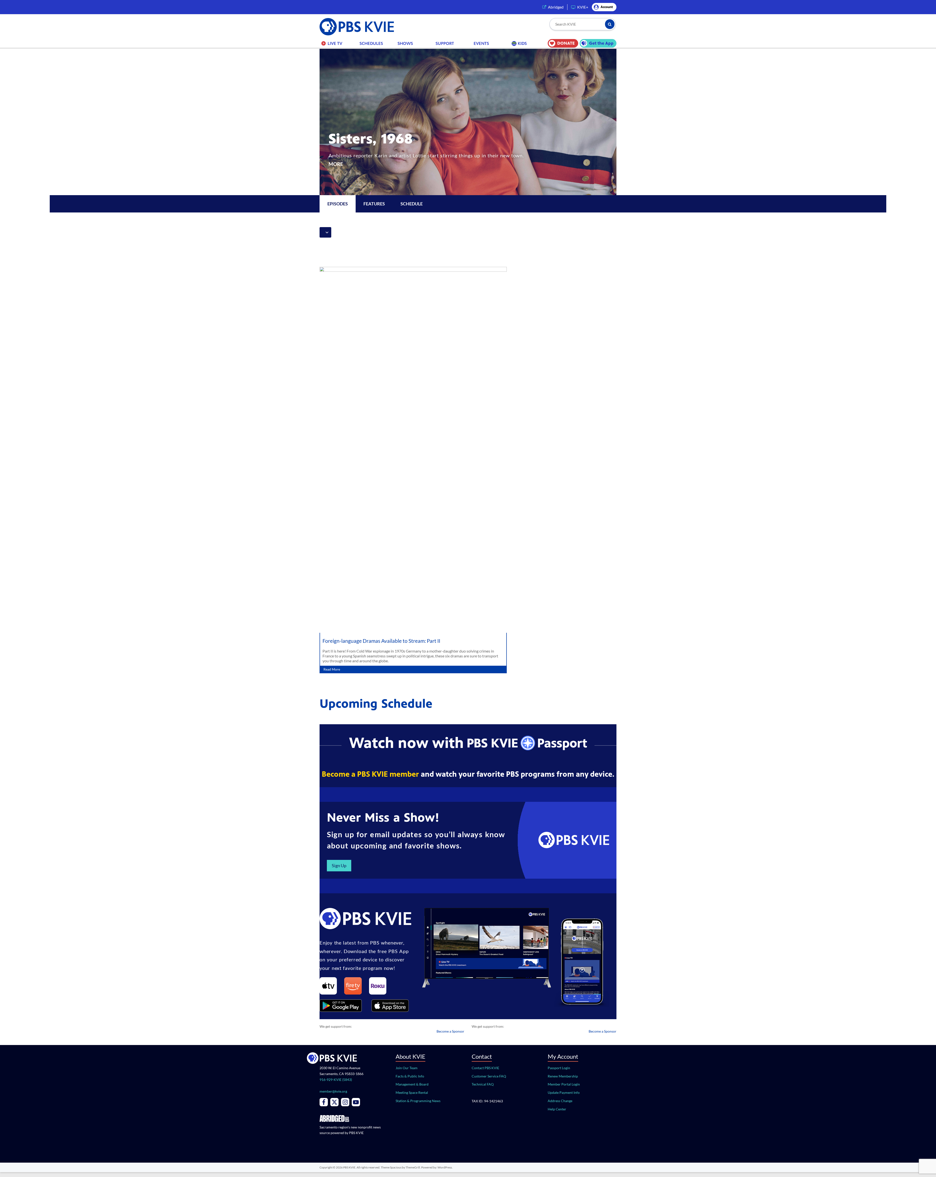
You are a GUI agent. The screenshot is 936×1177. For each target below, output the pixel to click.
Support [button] (445, 43)
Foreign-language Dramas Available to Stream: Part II (381, 641)
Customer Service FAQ (489, 1076)
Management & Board (412, 1084)
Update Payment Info (564, 1092)
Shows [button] (405, 43)
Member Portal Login (564, 1084)
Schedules (371, 43)
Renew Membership (563, 1076)
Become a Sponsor (450, 1031)
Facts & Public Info (410, 1076)
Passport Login (559, 1068)
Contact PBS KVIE (485, 1068)
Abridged (556, 7)
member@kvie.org (333, 1091)
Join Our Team (407, 1068)
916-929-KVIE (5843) (336, 1079)
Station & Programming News (418, 1101)
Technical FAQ (483, 1084)
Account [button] (607, 7)
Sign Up (339, 865)
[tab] (374, 203)
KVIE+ (582, 7)
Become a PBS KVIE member (370, 774)
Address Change (560, 1101)
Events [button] (481, 43)
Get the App (601, 43)
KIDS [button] (522, 43)
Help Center (557, 1109)
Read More (331, 669)
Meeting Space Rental (412, 1092)
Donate (566, 43)
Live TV (335, 43)
